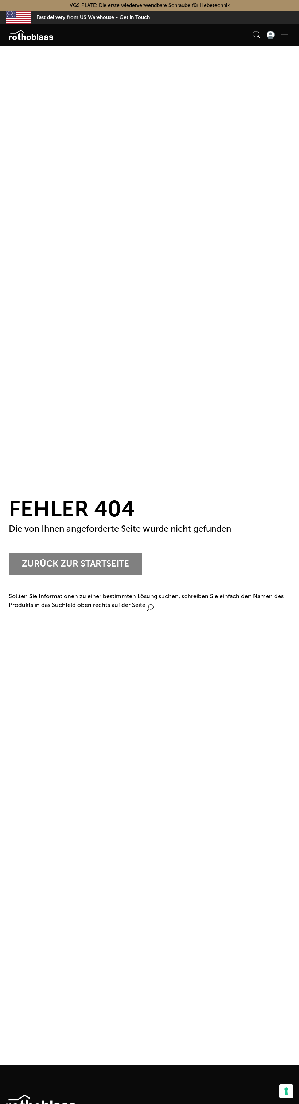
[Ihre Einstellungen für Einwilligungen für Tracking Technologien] (286, 1091)
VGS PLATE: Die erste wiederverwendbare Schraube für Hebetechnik (150, 5)
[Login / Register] (270, 34)
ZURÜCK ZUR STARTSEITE (75, 563)
